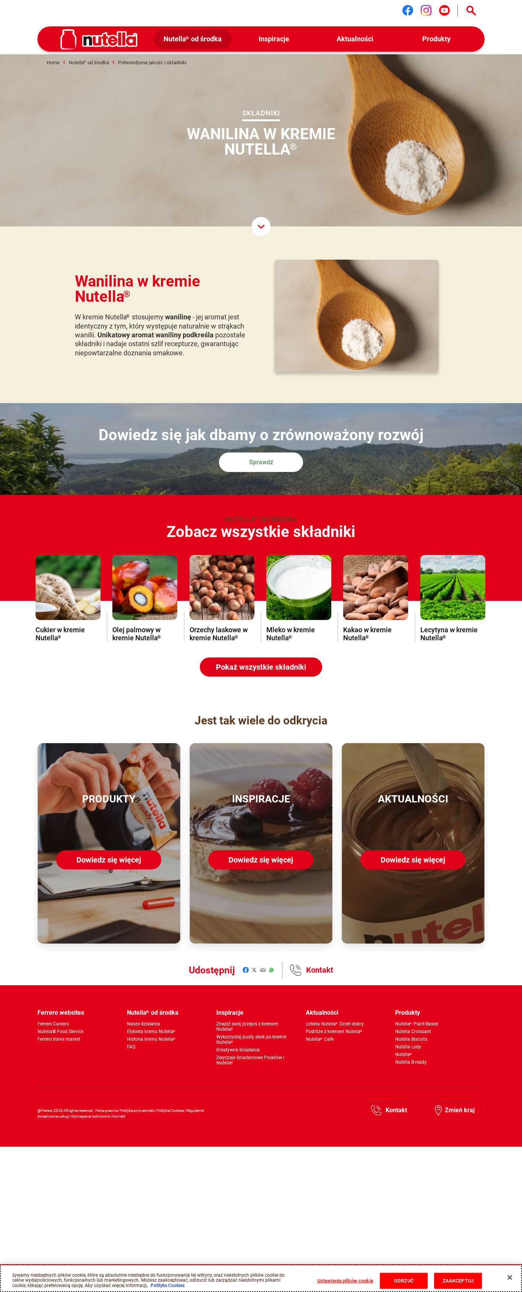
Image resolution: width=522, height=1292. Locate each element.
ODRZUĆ (403, 1281)
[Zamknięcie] (509, 1277)
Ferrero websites (60, 1012)
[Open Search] (471, 10)
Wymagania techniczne (90, 1116)
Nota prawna (107, 1110)
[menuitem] (193, 39)
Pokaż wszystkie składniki (261, 667)
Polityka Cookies (170, 1110)
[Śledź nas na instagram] (426, 10)
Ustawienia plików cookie (345, 1281)
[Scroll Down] (261, 226)
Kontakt (319, 970)
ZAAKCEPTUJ (458, 1281)
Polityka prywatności (137, 1110)
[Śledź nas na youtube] (444, 10)
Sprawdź (261, 462)
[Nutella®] (99, 39)
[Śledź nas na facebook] (407, 10)
